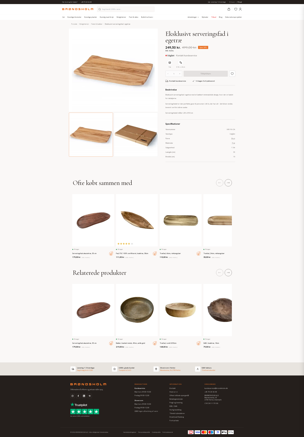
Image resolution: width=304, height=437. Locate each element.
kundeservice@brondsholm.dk (216, 388)
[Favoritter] (235, 9)
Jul (63, 17)
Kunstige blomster (74, 17)
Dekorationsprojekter (233, 17)
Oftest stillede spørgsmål (179, 395)
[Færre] (167, 74)
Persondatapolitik (144, 432)
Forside (74, 24)
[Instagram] (72, 396)
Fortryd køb (174, 420)
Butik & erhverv (147, 17)
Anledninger (192, 17)
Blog (220, 17)
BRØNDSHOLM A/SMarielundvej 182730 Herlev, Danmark (212, 397)
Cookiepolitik (156, 432)
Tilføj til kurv (205, 73)
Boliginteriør (121, 17)
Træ (233, 143)
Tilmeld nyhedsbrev (177, 413)
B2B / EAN (173, 406)
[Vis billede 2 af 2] (136, 135)
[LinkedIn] (84, 396)
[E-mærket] (90, 396)
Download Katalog (176, 417)
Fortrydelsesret (167, 432)
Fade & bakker (96, 24)
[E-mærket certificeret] (188, 81)
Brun (233, 138)
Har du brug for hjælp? (70, 2)
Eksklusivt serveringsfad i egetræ (117, 24)
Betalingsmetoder (176, 399)
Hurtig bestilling (175, 410)
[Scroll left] (219, 182)
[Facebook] (78, 396)
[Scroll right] (228, 182)
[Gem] (232, 74)
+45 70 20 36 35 (86, 2)
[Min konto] (240, 9)
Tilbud (213, 17)
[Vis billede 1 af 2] (91, 135)
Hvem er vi (173, 392)
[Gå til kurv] (228, 9)
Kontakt (172, 388)
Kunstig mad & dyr (107, 17)
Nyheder (205, 17)
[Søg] (100, 9)
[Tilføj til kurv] (111, 253)
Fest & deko (133, 17)
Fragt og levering (175, 403)
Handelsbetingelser (129, 432)
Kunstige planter (90, 17)
